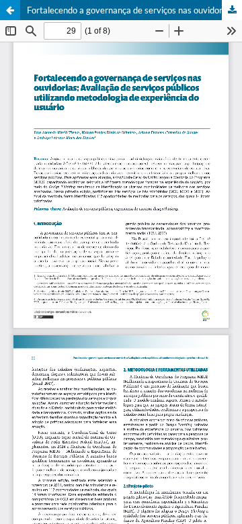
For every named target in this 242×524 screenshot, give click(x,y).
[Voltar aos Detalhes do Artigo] (10, 10)
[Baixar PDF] (232, 10)
